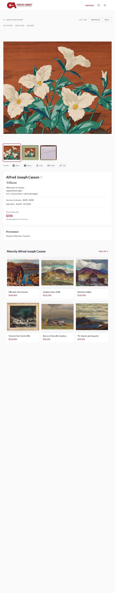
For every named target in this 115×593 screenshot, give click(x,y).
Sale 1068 (19, 25)
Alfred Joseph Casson (22, 177)
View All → (103, 251)
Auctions (7, 25)
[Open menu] (105, 5)
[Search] (99, 5)
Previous (95, 20)
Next (107, 20)
